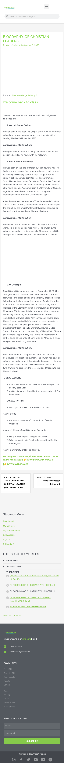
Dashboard (8, 521)
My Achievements (11, 530)
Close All (17, 615)
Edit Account (9, 535)
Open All (7, 615)
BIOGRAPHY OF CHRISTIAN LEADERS (28, 606)
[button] (46, 6)
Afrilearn (26, 639)
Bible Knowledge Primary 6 (24, 95)
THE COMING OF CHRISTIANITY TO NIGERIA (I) (33, 585)
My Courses (9, 526)
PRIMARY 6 (8, 544)
